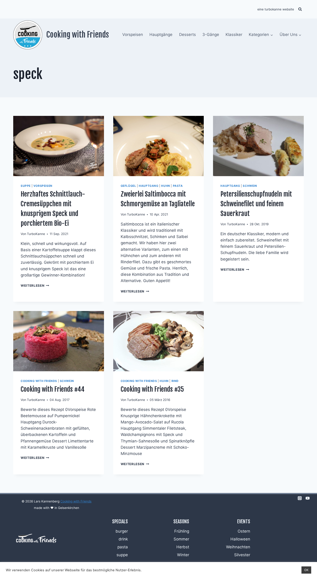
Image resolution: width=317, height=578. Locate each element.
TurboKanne (36, 234)
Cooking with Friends (75, 501)
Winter (183, 555)
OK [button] (306, 570)
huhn (165, 185)
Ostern (244, 531)
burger (122, 531)
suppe (26, 185)
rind (175, 381)
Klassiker (234, 34)
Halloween (240, 539)
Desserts (187, 34)
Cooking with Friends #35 (152, 389)
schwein (250, 185)
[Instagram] (300, 498)
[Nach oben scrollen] (306, 524)
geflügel (128, 185)
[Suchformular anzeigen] (300, 9)
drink (123, 539)
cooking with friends (39, 381)
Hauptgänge (160, 34)
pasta (178, 185)
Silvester (242, 555)
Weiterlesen (35, 285)
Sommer (181, 539)
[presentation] (58, 146)
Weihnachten (238, 547)
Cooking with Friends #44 (52, 389)
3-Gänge (210, 34)
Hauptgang (148, 185)
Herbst (182, 547)
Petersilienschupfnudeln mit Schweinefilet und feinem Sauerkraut (256, 204)
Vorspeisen (132, 34)
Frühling (181, 531)
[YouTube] (307, 498)
